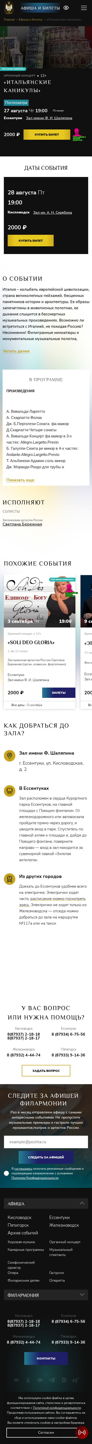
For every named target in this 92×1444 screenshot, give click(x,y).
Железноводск (64, 1225)
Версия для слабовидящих (66, 8)
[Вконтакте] (16, 1380)
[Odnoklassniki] (28, 1380)
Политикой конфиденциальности (57, 1408)
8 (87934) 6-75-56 (68, 1034)
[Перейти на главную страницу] (9, 7)
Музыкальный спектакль (61, 1252)
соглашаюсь (23, 1169)
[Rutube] (76, 1380)
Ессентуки (59, 1217)
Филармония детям (23, 1280)
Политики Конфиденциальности (35, 1178)
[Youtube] (40, 1380)
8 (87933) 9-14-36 (68, 1055)
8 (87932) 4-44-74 (23, 1055)
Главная (9, 19)
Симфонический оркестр (21, 1265)
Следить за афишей (46, 1157)
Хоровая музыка (21, 1242)
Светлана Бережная (22, 524)
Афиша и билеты (40, 8)
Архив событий (23, 1233)
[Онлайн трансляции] (81, 1432)
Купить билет (47, 135)
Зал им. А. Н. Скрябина (52, 212)
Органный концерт (64, 1242)
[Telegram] (52, 1380)
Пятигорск (18, 1225)
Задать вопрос (46, 1071)
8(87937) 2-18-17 (23, 1038)
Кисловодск (19, 1217)
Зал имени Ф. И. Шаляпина (49, 118)
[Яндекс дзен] (64, 1380)
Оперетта (57, 1280)
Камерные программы (26, 1249)
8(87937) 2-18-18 (23, 1034)
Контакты (46, 1358)
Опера (13, 1272)
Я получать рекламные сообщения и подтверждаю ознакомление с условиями (48, 1173)
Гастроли (56, 1272)
